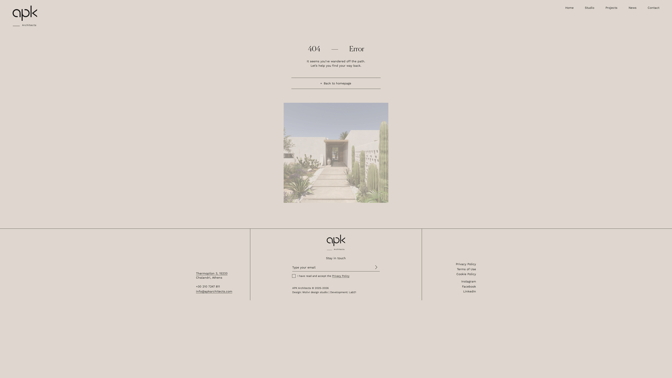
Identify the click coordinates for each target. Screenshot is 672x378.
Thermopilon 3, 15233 (211, 273)
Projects (611, 8)
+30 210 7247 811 (208, 286)
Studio (589, 8)
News (632, 8)
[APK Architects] (336, 242)
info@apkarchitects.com (214, 291)
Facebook (469, 286)
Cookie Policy (466, 274)
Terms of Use (466, 269)
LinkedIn (469, 291)
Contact (653, 8)
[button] (25, 16)
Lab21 (352, 292)
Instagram (468, 281)
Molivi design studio (315, 292)
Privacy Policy (466, 264)
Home (569, 8)
